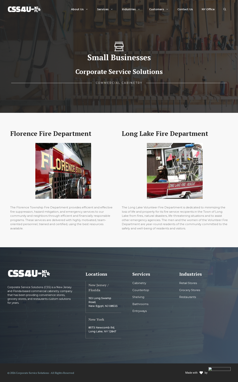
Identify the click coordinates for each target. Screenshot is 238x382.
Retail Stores (188, 283)
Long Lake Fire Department (165, 133)
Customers (156, 9)
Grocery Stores (189, 290)
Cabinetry (139, 283)
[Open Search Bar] (225, 9)
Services (103, 9)
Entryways (139, 311)
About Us (77, 9)
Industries (129, 9)
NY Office (208, 9)
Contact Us (185, 9)
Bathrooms (140, 304)
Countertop (140, 290)
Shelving (138, 297)
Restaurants (187, 297)
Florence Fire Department (50, 133)
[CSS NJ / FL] (24, 9)
